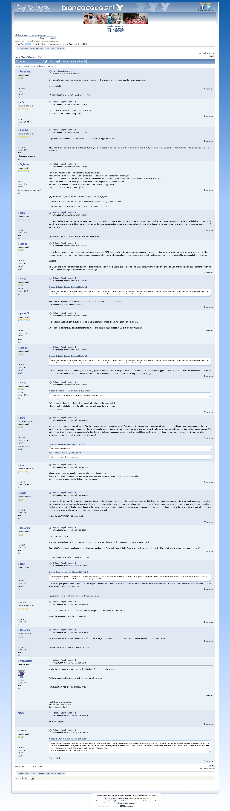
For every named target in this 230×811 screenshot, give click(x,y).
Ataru (22, 417)
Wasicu (23, 278)
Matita (23, 601)
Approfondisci (129, 806)
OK (123, 806)
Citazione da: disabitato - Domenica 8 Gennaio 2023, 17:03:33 (69, 391)
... (26, 57)
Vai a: (17, 778)
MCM (22, 102)
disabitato (24, 130)
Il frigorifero (25, 71)
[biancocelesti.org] (21, 269)
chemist (23, 243)
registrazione (41, 35)
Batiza (22, 212)
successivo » (211, 53)
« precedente (202, 53)
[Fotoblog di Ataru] (21, 449)
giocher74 (24, 313)
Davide (23, 492)
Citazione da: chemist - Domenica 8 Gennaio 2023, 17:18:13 (68, 572)
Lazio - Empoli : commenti (63, 71)
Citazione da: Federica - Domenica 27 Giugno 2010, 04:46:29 (66, 444)
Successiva (33, 57)
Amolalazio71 (26, 660)
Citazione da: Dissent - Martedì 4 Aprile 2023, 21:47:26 (65, 453)
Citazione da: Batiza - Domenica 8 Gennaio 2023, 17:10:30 (68, 287)
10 (28, 57)
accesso (24, 35)
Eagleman (24, 164)
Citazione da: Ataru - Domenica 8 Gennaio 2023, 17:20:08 (67, 739)
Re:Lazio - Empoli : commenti (64, 101)
